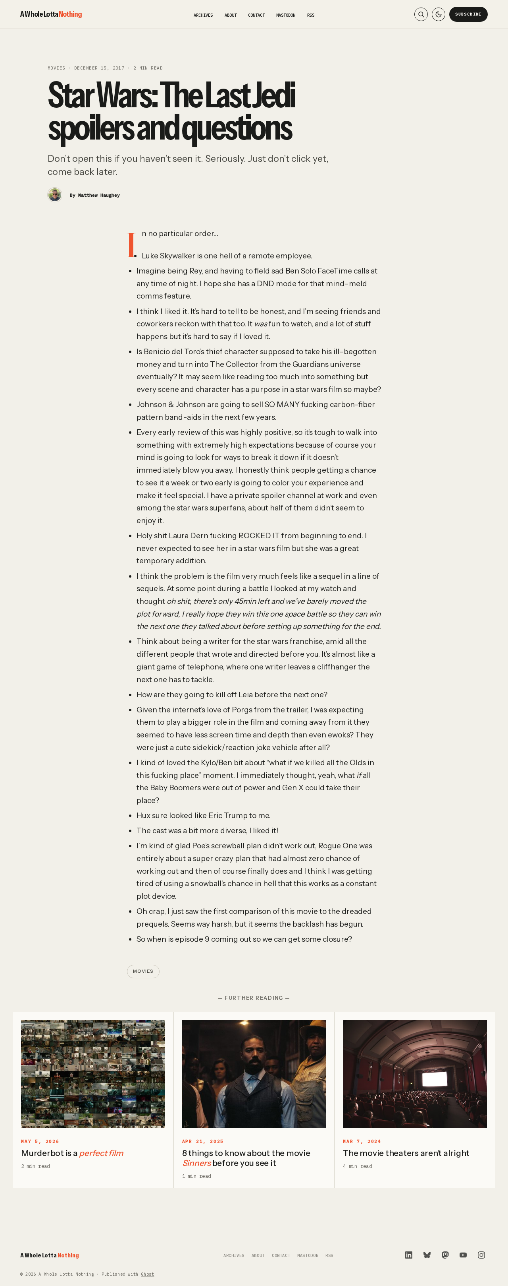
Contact (256, 15)
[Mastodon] (445, 1255)
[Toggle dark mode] (438, 14)
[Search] (421, 14)
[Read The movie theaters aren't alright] (415, 1074)
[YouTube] (463, 1255)
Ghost (147, 1274)
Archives (203, 15)
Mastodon (285, 15)
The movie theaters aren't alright (406, 1153)
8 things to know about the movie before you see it (246, 1158)
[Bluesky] (427, 1255)
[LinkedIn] (408, 1255)
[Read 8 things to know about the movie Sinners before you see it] (254, 1074)
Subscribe (468, 14)
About (231, 15)
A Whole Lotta (51, 14)
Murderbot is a (72, 1153)
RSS (310, 15)
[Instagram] (481, 1255)
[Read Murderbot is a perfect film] (93, 1074)
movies (56, 68)
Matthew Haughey (99, 195)
